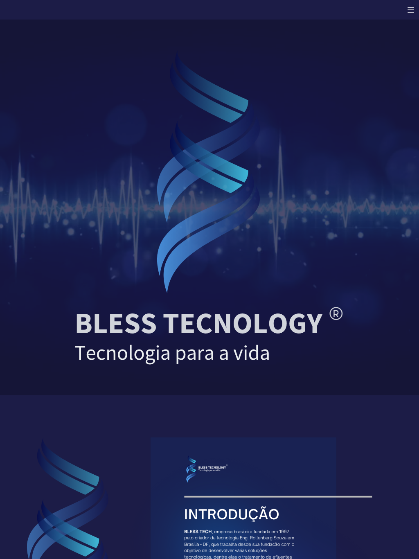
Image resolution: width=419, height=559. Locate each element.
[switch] (411, 10)
